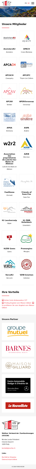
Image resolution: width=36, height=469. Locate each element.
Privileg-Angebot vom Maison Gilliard (18, 303)
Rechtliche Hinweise (9, 457)
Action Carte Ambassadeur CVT (15, 300)
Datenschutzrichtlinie (9, 459)
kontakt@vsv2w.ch (8, 448)
